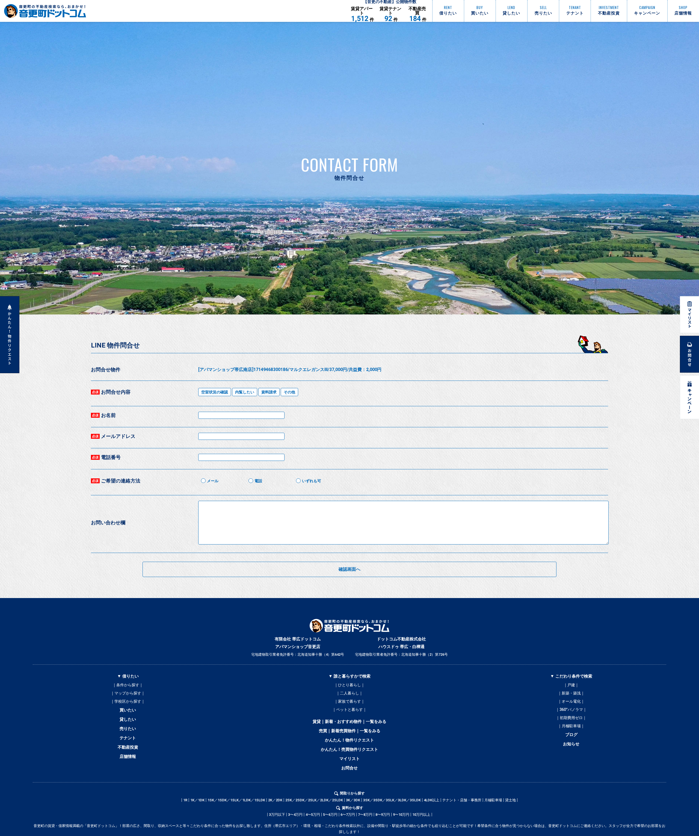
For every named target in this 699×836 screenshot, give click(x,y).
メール (212, 481)
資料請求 (269, 392)
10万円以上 (421, 815)
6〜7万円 (347, 815)
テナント (128, 737)
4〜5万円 (313, 815)
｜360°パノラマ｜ (571, 709)
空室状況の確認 (214, 392)
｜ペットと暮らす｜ (349, 709)
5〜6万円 (330, 815)
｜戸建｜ (571, 685)
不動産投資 (128, 747)
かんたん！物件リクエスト (349, 740)
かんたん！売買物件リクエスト (349, 749)
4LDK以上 (431, 800)
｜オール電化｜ (571, 701)
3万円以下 (277, 815)
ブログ (571, 734)
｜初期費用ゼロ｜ (571, 718)
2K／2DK (275, 800)
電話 (258, 481)
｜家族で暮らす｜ (349, 701)
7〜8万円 (365, 815)
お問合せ (349, 768)
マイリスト (349, 758)
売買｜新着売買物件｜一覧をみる (349, 730)
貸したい (128, 719)
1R (185, 800)
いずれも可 (311, 481)
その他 (289, 392)
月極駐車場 (493, 800)
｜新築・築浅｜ (571, 693)
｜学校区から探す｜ (128, 701)
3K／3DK (353, 800)
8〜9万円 (382, 815)
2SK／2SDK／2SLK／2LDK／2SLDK (314, 800)
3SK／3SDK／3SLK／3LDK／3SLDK (392, 800)
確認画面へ (349, 569)
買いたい (128, 710)
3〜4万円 (295, 815)
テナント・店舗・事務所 (461, 800)
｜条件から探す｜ (127, 685)
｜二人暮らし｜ (349, 693)
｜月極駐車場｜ (571, 726)
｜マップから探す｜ (128, 693)
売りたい (128, 728)
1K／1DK (197, 800)
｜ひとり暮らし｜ (349, 685)
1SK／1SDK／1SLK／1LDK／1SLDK (236, 800)
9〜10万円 (401, 815)
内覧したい (244, 392)
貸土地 (510, 800)
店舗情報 (128, 756)
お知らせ (571, 743)
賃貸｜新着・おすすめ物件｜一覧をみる (349, 721)
